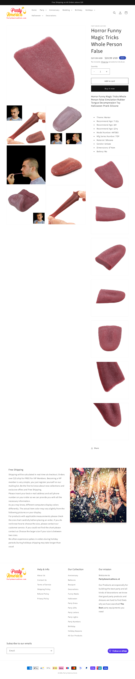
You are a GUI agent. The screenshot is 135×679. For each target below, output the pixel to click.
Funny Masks (73, 594)
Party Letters (73, 612)
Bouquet (71, 584)
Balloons (72, 580)
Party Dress (73, 603)
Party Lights (73, 617)
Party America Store (70, 673)
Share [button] (96, 448)
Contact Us (42, 580)
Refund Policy (43, 594)
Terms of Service (44, 584)
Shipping (104, 62)
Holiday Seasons (75, 631)
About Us (41, 575)
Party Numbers (74, 621)
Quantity (94, 66)
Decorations (73, 589)
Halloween (72, 598)
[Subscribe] (51, 651)
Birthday (71, 626)
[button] (43, 10)
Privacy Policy (43, 598)
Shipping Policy (43, 589)
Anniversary (73, 575)
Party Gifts (72, 608)
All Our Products (75, 635)
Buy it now (110, 88)
